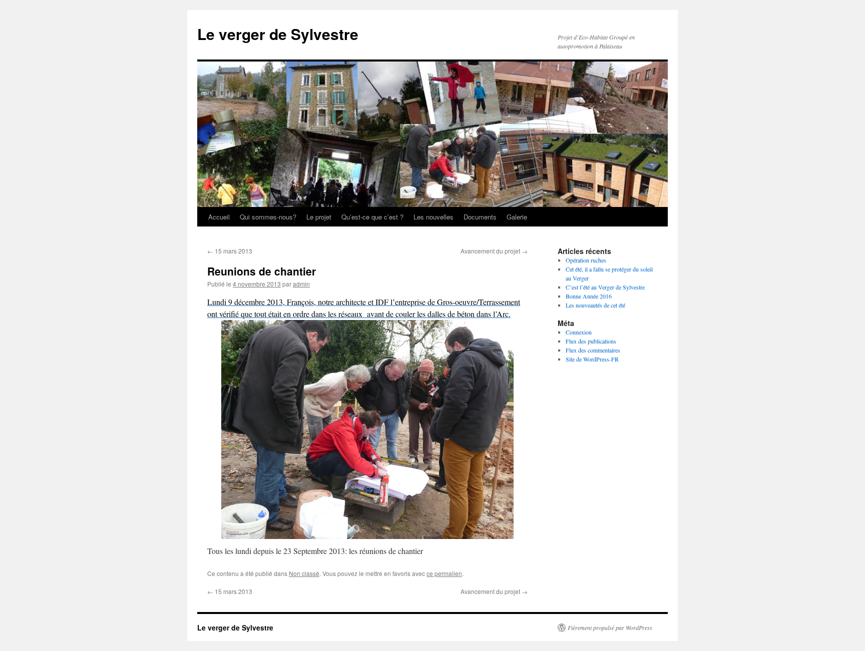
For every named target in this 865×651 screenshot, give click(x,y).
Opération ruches (586, 260)
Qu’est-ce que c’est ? (372, 217)
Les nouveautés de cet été (595, 305)
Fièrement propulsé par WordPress (610, 628)
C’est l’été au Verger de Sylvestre (605, 287)
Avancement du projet (494, 250)
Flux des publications (591, 341)
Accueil (219, 217)
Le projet (318, 217)
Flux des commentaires (593, 350)
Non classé (304, 573)
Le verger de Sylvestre (277, 33)
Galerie (517, 217)
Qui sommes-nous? (268, 217)
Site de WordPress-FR (592, 359)
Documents (480, 217)
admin (301, 284)
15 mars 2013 (229, 250)
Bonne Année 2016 (589, 296)
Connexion (579, 332)
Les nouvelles (433, 217)
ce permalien (444, 573)
